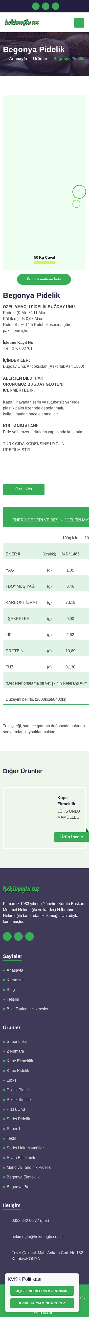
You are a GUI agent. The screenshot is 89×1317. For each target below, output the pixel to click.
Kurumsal (15, 980)
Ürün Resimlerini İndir (44, 279)
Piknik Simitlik (19, 1100)
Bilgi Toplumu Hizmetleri (28, 1009)
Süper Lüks (17, 1041)
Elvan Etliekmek (21, 1158)
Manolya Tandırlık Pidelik (29, 1167)
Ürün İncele (71, 837)
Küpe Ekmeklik (66, 800)
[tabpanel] (44, 618)
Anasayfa (18, 59)
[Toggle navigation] (79, 23)
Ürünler (40, 59)
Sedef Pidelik (18, 1119)
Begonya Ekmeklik (23, 1177)
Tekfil (11, 1138)
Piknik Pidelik (19, 1090)
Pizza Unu (16, 1109)
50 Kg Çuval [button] (44, 257)
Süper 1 (14, 1129)
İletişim (13, 999)
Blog (11, 990)
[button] (79, 192)
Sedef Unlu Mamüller (25, 1148)
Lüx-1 (12, 1080)
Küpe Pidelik (18, 1070)
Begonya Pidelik (68, 59)
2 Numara (15, 1051)
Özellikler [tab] (23, 489)
